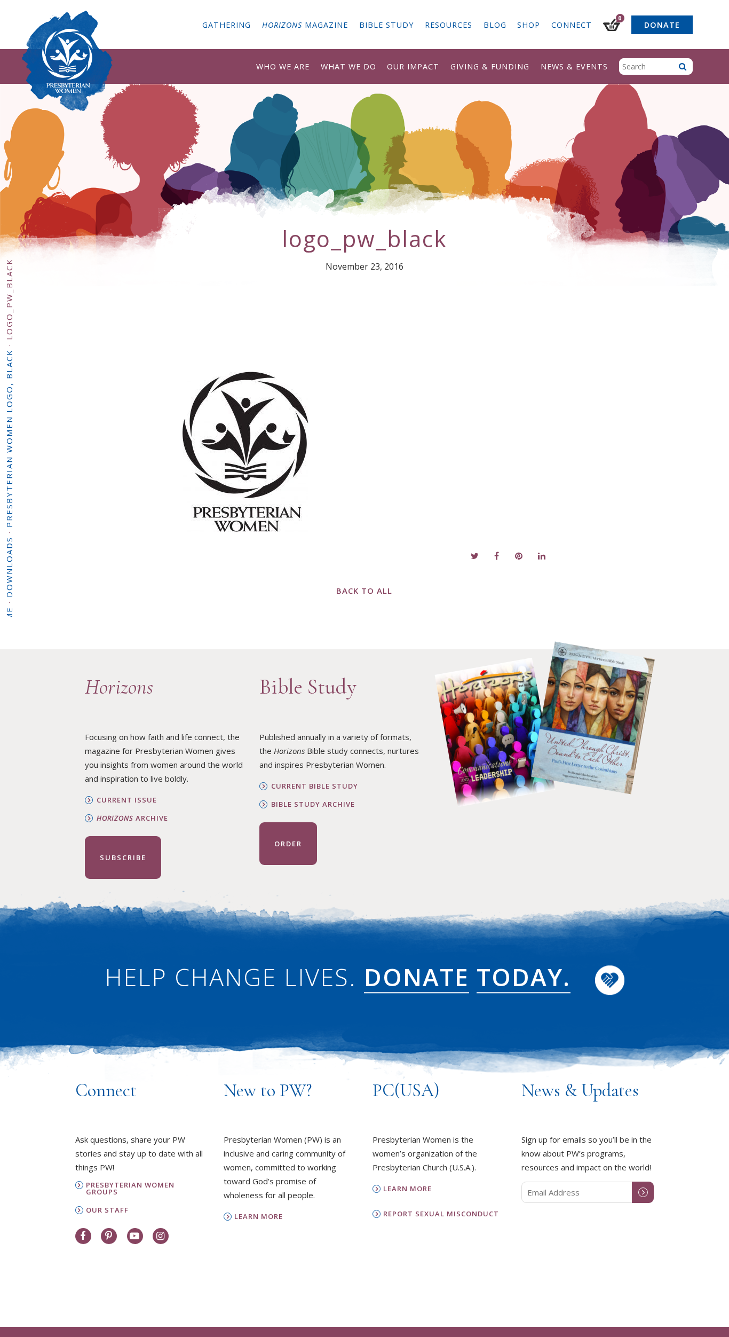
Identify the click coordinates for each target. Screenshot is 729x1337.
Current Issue (127, 800)
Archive (132, 818)
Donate (662, 25)
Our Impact (413, 66)
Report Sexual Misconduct (441, 1213)
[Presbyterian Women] (67, 61)
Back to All (364, 590)
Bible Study (386, 25)
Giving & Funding (489, 66)
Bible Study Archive (313, 804)
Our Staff (107, 1210)
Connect (571, 25)
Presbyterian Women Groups (130, 1189)
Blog (495, 25)
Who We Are (283, 66)
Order (288, 843)
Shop (528, 25)
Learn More (258, 1216)
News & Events (574, 66)
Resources (448, 25)
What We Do (348, 66)
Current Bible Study (314, 786)
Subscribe (123, 857)
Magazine (305, 25)
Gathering (226, 25)
